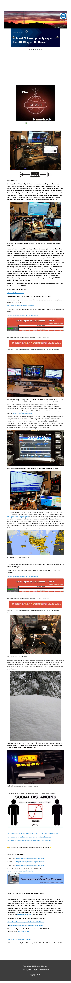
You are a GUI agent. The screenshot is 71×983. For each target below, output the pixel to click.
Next (57, 37)
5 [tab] (37, 49)
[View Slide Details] (35, 37)
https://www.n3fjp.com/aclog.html (22, 413)
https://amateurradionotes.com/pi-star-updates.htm (22, 315)
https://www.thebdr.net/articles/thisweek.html (20, 871)
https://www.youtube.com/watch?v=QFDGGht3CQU (22, 306)
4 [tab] (35, 49)
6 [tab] (39, 49)
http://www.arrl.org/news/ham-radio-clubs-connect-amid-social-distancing (29, 837)
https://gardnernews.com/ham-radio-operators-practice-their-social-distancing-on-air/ (32, 833)
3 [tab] (33, 49)
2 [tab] (31, 49)
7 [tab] (41, 49)
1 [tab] (29, 49)
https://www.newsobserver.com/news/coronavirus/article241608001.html (29, 840)
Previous (13, 37)
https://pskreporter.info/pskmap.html (18, 517)
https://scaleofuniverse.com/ (15, 293)
